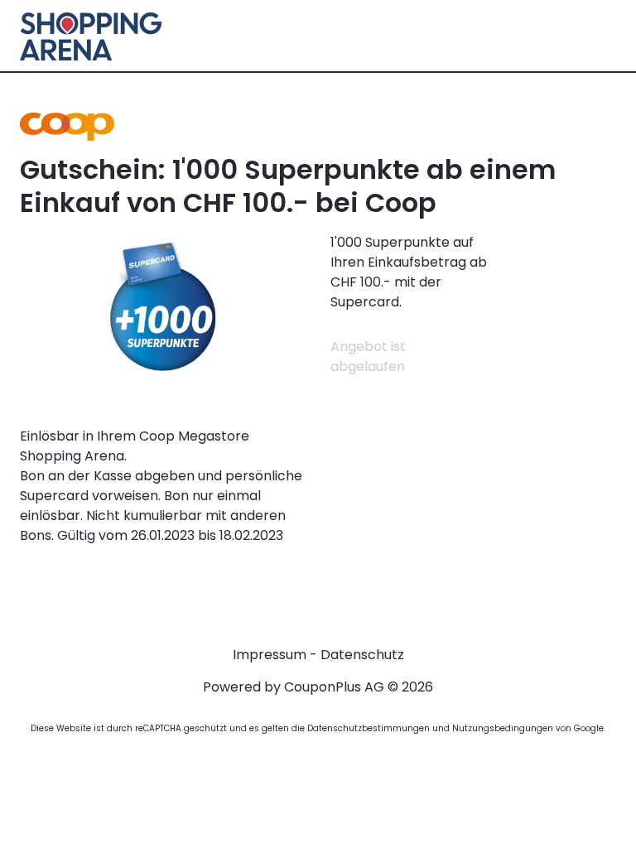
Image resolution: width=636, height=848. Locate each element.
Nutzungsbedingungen (502, 728)
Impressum (269, 654)
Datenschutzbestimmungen (368, 728)
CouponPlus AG (334, 686)
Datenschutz (362, 654)
